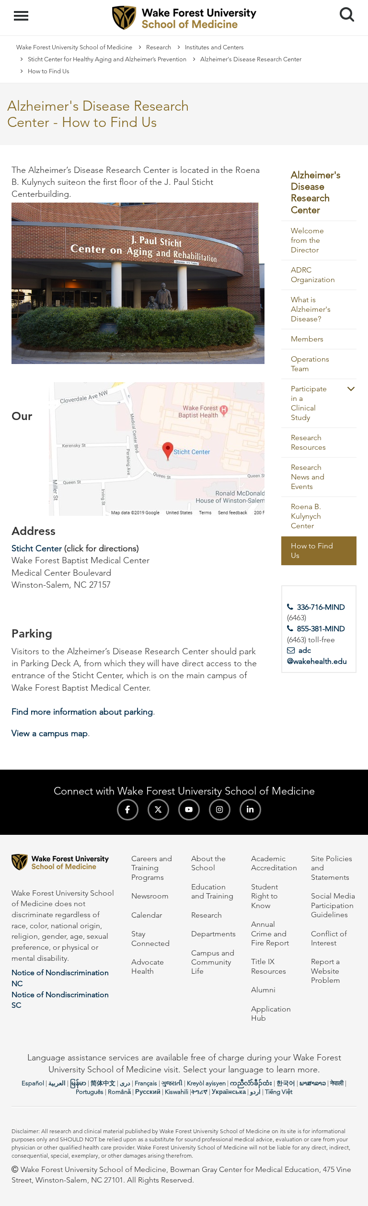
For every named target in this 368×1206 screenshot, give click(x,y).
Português (90, 1091)
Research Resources (308, 442)
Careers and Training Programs (151, 868)
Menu (22, 10)
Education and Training (212, 891)
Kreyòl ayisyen (206, 1083)
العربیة (57, 1083)
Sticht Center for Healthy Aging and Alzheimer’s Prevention (107, 59)
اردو (255, 1091)
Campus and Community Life (212, 962)
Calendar (146, 915)
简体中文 (103, 1083)
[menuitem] (319, 192)
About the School (208, 863)
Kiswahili (176, 1091)
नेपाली (337, 1083)
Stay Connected (150, 938)
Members (307, 338)
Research (158, 47)
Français (146, 1083)
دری (125, 1083)
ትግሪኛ (199, 1091)
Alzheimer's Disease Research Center (250, 59)
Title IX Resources (268, 966)
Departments (213, 933)
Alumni (263, 989)
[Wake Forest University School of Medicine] (64, 864)
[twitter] (158, 809)
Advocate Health (147, 966)
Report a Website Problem (325, 971)
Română (119, 1091)
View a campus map (50, 733)
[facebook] (127, 809)
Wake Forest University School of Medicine (74, 47)
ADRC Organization (313, 274)
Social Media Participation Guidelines (333, 905)
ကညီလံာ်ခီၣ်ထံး (251, 1083)
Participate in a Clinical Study (309, 403)
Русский (148, 1091)
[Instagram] (219, 809)
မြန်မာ (78, 1083)
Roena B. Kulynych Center (306, 516)
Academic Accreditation (274, 863)
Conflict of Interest (329, 938)
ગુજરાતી (172, 1083)
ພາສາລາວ (312, 1083)
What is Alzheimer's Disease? (311, 309)
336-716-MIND (321, 607)
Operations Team (310, 363)
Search (343, 5)
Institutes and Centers (214, 47)
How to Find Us (312, 550)
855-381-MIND (321, 628)
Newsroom (150, 895)
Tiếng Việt (278, 1091)
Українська (229, 1091)
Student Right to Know (264, 896)
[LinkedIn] (250, 809)
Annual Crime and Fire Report (270, 933)
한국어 (285, 1083)
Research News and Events (307, 477)
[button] (346, 388)
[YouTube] (189, 809)
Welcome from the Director (307, 240)
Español (33, 1083)
